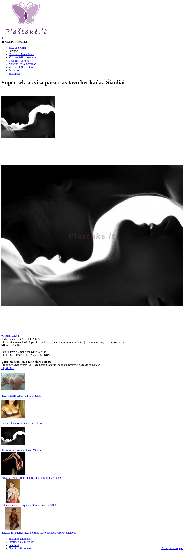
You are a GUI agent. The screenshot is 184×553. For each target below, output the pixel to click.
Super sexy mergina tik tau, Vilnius (21, 450)
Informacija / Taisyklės (21, 541)
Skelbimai (14, 73)
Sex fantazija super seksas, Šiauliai (21, 395)
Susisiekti (14, 545)
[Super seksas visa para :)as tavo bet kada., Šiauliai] (28, 142)
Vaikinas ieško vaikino (21, 67)
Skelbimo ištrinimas (20, 548)
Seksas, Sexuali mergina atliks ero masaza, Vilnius (29, 505)
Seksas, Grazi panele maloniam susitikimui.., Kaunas (31, 477)
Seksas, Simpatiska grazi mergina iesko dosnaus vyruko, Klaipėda (38, 532)
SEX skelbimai (17, 47)
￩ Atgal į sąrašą (10, 335)
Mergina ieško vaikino (21, 54)
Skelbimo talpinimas (20, 538)
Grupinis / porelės (19, 60)
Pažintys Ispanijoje (172, 548)
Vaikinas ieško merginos (22, 57)
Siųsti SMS (7, 368)
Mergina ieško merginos (22, 63)
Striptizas (14, 70)
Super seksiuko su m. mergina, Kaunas (23, 422)
